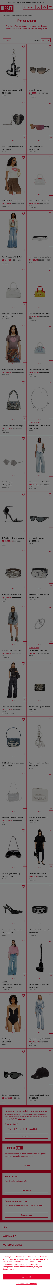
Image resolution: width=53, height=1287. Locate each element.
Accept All (26, 1277)
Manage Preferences (11, 1267)
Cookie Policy (8, 1269)
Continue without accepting (26, 1283)
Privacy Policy (33, 1267)
